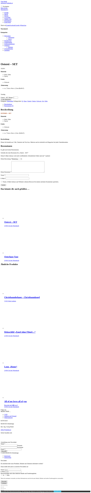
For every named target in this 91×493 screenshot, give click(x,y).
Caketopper (11, 37)
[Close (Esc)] (1, 488)
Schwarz (38, 101)
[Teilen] (5, 485)
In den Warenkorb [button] (14, 226)
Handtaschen (8, 40)
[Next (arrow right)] (3, 490)
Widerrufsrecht (8, 417)
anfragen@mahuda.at (7, 3)
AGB (5, 414)
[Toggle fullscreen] (3, 488)
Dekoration (7, 36)
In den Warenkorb (5, 99)
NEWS (6, 16)
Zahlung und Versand (10, 416)
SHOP (6, 14)
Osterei (29, 101)
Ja (3, 475)
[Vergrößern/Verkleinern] (1, 485)
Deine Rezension (6, 172)
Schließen (4, 483)
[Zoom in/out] (5, 488)
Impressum (7, 456)
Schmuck (7, 45)
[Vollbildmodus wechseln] (3, 485)
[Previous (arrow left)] (1, 490)
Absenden (4, 451)
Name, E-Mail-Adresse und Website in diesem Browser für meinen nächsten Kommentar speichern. (31, 182)
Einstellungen (57, 491)
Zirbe (46, 101)
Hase (25, 101)
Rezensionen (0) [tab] (8, 106)
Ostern (34, 101)
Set (43, 101)
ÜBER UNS (7, 19)
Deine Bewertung (6, 159)
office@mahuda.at (6, 430)
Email (3, 449)
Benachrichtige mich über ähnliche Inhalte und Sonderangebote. (19, 473)
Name (3, 175)
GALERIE (7, 17)
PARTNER (7, 22)
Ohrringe (10, 47)
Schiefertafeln (8, 42)
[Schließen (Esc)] (6, 485)
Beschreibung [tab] (8, 104)
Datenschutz (7, 457)
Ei (22, 101)
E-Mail (3, 178)
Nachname (20, 447)
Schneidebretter (8, 49)
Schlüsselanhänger (9, 44)
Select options (12, 301)
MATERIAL (8, 20)
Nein (7, 475)
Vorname (19, 445)
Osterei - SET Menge (7, 97)
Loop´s (10, 39)
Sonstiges (7, 50)
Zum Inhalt (4, 1)
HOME (6, 12)
